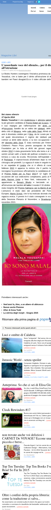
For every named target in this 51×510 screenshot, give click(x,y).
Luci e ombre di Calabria (18, 334)
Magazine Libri (9, 55)
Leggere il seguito (29, 348)
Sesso (41, 11)
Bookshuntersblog (25, 70)
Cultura (42, 8)
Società (33, 8)
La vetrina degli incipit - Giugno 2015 (20, 313)
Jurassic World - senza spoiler (21, 359)
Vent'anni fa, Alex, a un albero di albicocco (23, 304)
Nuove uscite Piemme (13, 307)
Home (4, 1)
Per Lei (33, 11)
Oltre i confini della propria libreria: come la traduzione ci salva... (26, 497)
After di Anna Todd (12, 310)
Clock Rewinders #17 (16, 409)
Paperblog (13, 9)
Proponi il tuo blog (18, 1)
